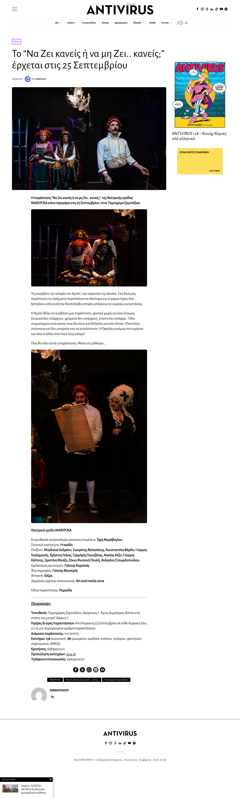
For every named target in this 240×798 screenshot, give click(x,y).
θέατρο (16, 41)
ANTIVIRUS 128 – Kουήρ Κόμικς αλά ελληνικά (199, 136)
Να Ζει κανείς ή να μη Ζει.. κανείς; (82, 680)
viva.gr (71, 654)
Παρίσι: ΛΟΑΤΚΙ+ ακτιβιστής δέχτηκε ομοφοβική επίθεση (33, 789)
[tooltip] (197, 9)
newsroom (41, 79)
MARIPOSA (55, 680)
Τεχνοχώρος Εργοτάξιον (116, 680)
